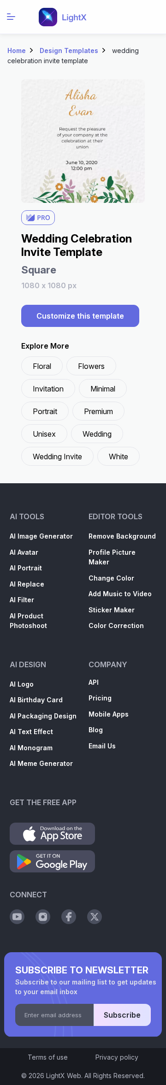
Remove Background (122, 536)
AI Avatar (24, 552)
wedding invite (57, 456)
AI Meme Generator (41, 763)
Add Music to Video (120, 594)
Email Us (102, 746)
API (94, 682)
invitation (48, 388)
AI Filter (22, 600)
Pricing (100, 698)
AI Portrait (26, 568)
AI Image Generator (41, 536)
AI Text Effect (31, 731)
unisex (44, 434)
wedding (97, 434)
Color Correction (116, 625)
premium (98, 411)
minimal (102, 388)
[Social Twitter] (94, 916)
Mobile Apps (109, 714)
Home (16, 50)
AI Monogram (31, 748)
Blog (96, 730)
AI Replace (27, 584)
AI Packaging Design (43, 716)
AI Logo (22, 684)
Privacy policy (116, 1057)
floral (42, 366)
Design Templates (69, 50)
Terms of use (48, 1057)
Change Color (111, 578)
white (118, 456)
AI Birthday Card (36, 700)
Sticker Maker (112, 610)
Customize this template (80, 315)
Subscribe (122, 1015)
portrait (45, 411)
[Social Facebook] (68, 916)
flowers (91, 366)
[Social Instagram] (43, 916)
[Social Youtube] (17, 916)
